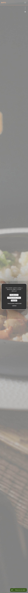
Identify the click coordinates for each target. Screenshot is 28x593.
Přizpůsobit (14, 300)
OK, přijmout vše (14, 294)
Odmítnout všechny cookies (14, 297)
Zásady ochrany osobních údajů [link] (14, 303)
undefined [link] (14, 305)
